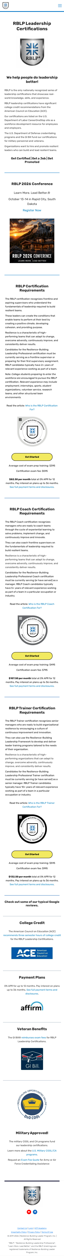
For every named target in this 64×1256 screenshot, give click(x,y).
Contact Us (22, 1228)
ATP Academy (41, 1228)
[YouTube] (29, 1212)
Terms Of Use (47, 1232)
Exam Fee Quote (30, 1159)
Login (30, 1228)
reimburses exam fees (33, 1037)
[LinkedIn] (35, 1212)
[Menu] (60, 5)
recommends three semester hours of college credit (32, 935)
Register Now (32, 210)
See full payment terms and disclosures (32, 487)
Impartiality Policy (19, 1232)
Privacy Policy (34, 1232)
